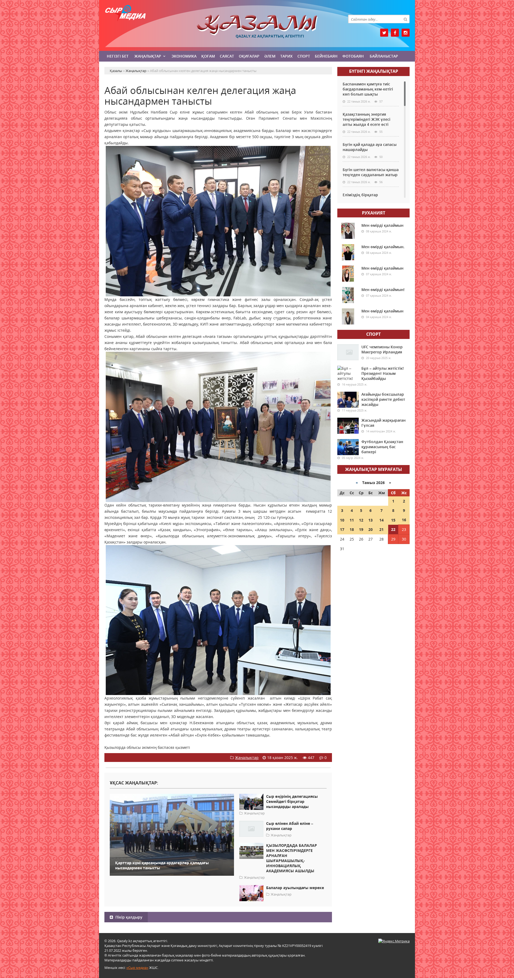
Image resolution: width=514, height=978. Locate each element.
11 (352, 520)
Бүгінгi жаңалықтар (373, 71)
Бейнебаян (326, 56)
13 (370, 520)
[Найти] (405, 19)
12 (361, 520)
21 (381, 529)
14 (381, 520)
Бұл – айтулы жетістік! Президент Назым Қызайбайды (382, 373)
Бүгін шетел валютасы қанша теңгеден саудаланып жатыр (371, 172)
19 (361, 529)
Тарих (286, 56)
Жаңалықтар (147, 56)
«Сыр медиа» (137, 967)
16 (404, 519)
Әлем (269, 56)
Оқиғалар (249, 56)
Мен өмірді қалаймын (382, 225)
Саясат (227, 56)
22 (393, 529)
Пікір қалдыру (128, 917)
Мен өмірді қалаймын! (383, 289)
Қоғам (208, 56)
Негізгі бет (117, 56)
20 (370, 529)
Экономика (184, 56)
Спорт (303, 56)
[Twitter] (384, 33)
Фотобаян (353, 56)
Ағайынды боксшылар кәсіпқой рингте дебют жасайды (383, 399)
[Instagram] (406, 33)
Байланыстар (384, 56)
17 (342, 529)
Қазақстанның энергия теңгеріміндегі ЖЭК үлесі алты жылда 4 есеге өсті (366, 119)
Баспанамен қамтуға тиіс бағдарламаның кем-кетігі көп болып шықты (368, 89)
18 (352, 529)
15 (393, 520)
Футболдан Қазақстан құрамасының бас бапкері (382, 446)
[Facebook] (395, 33)
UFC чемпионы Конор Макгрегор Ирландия (382, 349)
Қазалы (257, 25)
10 (342, 520)
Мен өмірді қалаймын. (383, 246)
